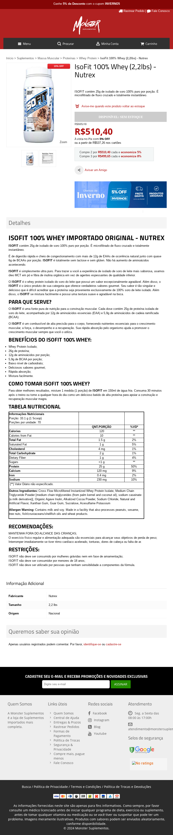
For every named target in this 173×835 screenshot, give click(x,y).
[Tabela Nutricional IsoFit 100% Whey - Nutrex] (47, 158)
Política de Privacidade (51, 787)
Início (9, 58)
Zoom (63, 142)
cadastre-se (113, 644)
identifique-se (92, 644)
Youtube (100, 733)
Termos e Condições (86, 787)
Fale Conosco (161, 11)
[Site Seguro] (141, 747)
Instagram (101, 720)
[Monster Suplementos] (86, 25)
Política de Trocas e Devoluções (127, 787)
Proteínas (69, 58)
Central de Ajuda (66, 718)
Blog (97, 727)
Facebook (100, 713)
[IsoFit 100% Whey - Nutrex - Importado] (29, 158)
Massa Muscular (48, 58)
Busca (26, 787)
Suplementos (25, 58)
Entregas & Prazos (67, 722)
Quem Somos (64, 713)
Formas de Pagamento (62, 733)
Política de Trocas (67, 740)
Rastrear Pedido (133, 11)
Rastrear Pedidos (66, 727)
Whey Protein (88, 58)
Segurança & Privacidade (63, 747)
